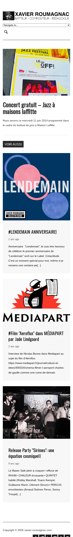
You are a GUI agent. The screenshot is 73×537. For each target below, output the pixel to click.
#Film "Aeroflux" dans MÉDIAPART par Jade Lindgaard (36, 336)
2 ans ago (13, 239)
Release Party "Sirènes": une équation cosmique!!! (31, 453)
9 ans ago (13, 463)
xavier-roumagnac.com (38, 530)
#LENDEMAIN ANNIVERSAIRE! (32, 231)
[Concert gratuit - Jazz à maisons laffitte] (36, 72)
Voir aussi (13, 144)
